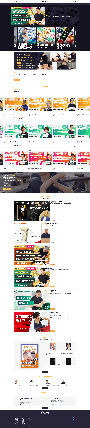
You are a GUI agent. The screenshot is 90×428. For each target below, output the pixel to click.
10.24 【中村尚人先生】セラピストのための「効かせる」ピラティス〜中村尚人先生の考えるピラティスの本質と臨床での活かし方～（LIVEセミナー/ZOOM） (12, 114)
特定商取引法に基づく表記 (50, 426)
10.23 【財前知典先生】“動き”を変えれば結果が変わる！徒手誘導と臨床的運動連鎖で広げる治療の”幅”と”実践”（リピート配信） (12, 141)
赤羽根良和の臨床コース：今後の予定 (22, 399)
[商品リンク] (12, 104)
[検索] (73, 1)
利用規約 (58, 426)
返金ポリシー (55, 426)
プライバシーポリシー (44, 426)
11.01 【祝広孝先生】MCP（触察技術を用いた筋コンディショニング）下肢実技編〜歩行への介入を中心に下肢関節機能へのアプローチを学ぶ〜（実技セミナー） (37, 168)
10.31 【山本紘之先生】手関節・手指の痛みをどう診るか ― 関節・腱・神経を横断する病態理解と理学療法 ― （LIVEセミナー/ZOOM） (36, 114)
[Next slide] (71, 93)
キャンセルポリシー (62, 426)
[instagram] (74, 426)
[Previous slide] (69, 93)
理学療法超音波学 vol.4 (47, 353)
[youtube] (75, 426)
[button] (15, 1)
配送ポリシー (66, 426)
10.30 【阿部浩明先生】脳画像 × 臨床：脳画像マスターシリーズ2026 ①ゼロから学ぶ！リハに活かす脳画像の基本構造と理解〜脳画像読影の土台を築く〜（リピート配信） (36, 141)
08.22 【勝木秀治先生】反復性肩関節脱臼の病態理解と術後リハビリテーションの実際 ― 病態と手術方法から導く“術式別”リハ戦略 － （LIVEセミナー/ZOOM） (61, 114)
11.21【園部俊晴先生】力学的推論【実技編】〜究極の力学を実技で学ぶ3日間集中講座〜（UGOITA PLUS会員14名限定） (12, 168)
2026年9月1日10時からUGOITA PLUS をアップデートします (44, 3)
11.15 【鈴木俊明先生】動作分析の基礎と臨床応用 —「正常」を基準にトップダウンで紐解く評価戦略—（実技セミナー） (60, 168)
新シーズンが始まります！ (51, 398)
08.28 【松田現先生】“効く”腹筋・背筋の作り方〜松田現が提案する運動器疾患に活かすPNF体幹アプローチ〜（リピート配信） (61, 141)
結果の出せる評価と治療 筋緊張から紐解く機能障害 (67, 353)
